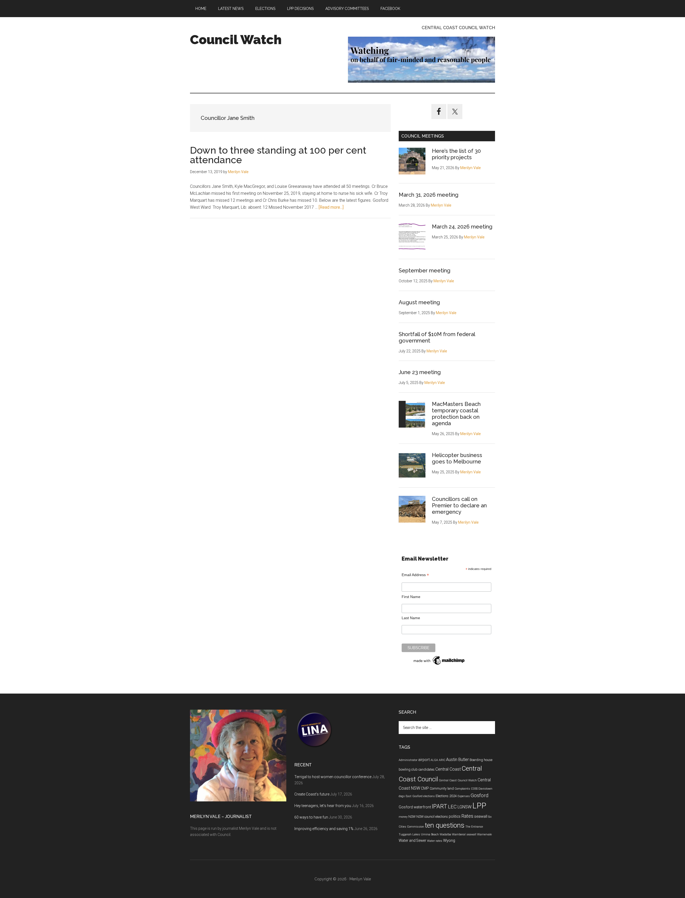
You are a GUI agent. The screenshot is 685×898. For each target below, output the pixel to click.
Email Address (415, 574)
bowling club (408, 769)
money (403, 817)
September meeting (424, 270)
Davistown (485, 788)
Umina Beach (430, 834)
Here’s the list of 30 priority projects (456, 154)
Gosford (479, 795)
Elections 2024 (446, 796)
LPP (479, 805)
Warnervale (484, 834)
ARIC (442, 760)
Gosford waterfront (415, 807)
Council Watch (235, 39)
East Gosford (414, 796)
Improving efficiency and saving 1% (323, 829)
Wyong (449, 840)
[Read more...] (331, 207)
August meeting (419, 302)
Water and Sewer (412, 840)
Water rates (434, 841)
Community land (442, 788)
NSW (412, 817)
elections (429, 796)
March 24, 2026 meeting (462, 226)
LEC (452, 807)
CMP (425, 788)
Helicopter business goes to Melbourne (457, 458)
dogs (402, 796)
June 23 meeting (420, 372)
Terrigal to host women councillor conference (332, 777)
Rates (467, 816)
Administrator (408, 760)
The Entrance (474, 826)
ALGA (434, 760)
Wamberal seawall (464, 834)
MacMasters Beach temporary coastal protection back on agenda (456, 414)
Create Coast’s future (311, 794)
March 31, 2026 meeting (428, 195)
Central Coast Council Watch (458, 780)
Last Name (411, 618)
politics (455, 816)
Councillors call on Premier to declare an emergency (459, 505)
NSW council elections (432, 817)
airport (424, 759)
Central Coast (448, 769)
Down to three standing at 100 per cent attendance (278, 154)
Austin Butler (457, 759)
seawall (480, 816)
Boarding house (481, 760)
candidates (426, 769)
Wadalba (445, 834)
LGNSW (464, 806)
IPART (439, 806)
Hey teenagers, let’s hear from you (322, 806)
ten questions (445, 825)
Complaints (462, 788)
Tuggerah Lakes (409, 834)
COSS (474, 788)
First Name (411, 597)
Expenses (464, 796)
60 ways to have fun (311, 817)
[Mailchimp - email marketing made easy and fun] (439, 665)
